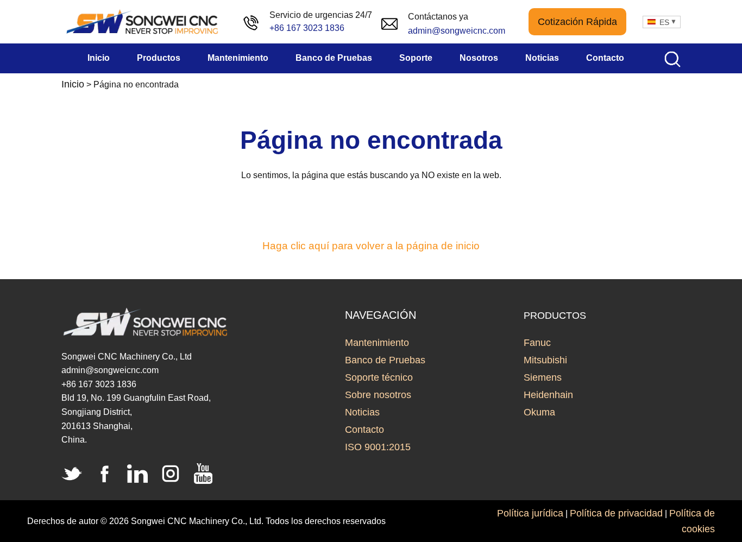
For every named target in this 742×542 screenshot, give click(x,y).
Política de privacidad (616, 513)
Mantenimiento (377, 342)
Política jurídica (530, 513)
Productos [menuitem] (158, 57)
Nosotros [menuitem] (479, 57)
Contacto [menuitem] (605, 57)
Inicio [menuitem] (98, 57)
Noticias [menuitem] (542, 57)
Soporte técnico (379, 377)
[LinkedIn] (137, 473)
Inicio (72, 84)
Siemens (543, 377)
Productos (555, 315)
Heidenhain (548, 394)
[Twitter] (71, 473)
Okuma (539, 412)
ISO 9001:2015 (378, 447)
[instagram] (170, 473)
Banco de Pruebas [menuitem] (333, 57)
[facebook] (105, 473)
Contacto (364, 429)
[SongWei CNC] (142, 21)
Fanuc (537, 342)
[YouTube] (203, 473)
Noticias (362, 412)
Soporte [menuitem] (415, 57)
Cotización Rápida (577, 21)
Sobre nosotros (378, 394)
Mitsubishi (545, 360)
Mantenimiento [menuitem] (237, 57)
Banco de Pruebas (385, 360)
